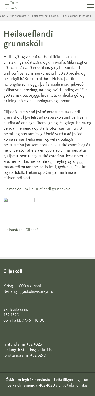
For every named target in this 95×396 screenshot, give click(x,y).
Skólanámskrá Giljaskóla (45, 16)
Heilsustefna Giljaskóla (23, 230)
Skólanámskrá (18, 16)
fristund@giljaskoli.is (35, 350)
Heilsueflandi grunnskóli (77, 16)
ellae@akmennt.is (73, 385)
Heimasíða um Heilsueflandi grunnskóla (37, 189)
